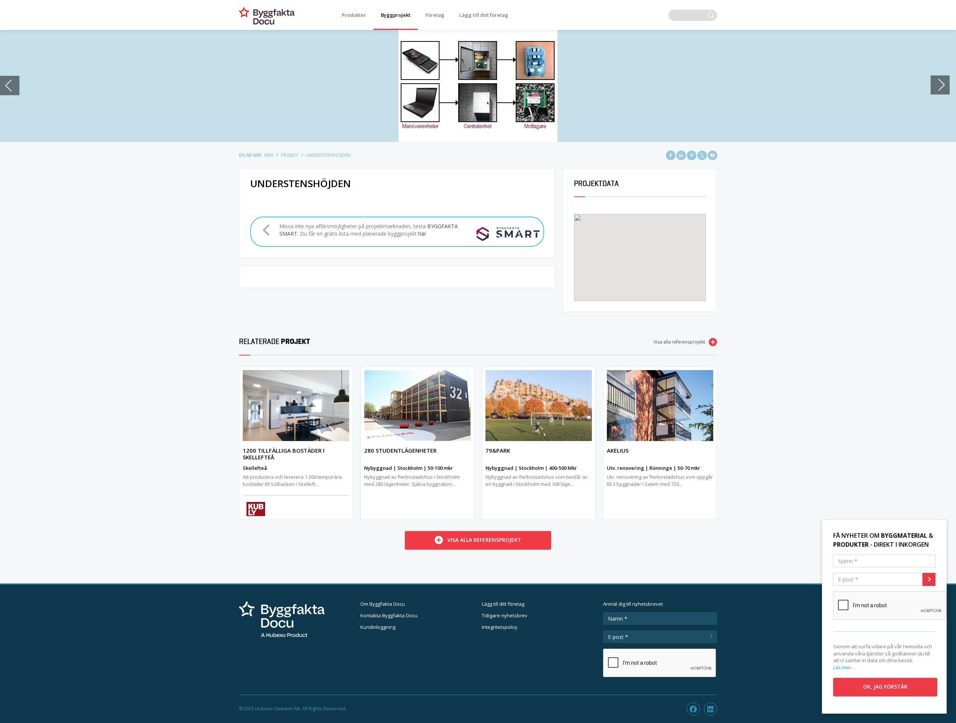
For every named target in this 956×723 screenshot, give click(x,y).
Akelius (617, 450)
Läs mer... (843, 667)
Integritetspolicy (500, 627)
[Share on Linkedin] (681, 155)
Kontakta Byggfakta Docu (389, 615)
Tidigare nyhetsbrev (504, 615)
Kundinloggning (377, 627)
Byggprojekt (395, 15)
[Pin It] (691, 155)
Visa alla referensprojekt (679, 342)
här (422, 233)
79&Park (497, 450)
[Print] (712, 155)
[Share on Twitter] (702, 155)
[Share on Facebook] (671, 155)
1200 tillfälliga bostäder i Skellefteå (284, 454)
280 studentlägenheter (400, 450)
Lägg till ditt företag (483, 15)
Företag (434, 15)
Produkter (354, 15)
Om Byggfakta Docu (382, 604)
